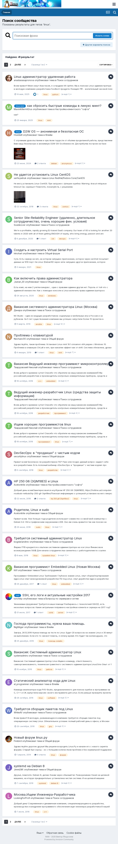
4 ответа (41, 754)
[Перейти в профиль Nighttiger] (8, 625)
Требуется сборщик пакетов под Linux (43, 709)
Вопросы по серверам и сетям (62, 598)
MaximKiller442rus (23, 109)
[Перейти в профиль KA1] (8, 568)
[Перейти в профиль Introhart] (8, 251)
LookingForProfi (22, 798)
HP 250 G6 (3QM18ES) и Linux (36, 481)
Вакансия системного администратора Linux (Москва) (55, 307)
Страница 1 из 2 (38, 64)
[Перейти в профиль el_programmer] (8, 682)
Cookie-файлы (74, 833)
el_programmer (21, 684)
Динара (18, 310)
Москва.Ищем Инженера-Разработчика (44, 794)
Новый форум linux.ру (30, 737)
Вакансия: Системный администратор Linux (47, 652)
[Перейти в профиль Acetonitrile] (8, 482)
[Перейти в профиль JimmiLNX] (8, 767)
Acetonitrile (19, 484)
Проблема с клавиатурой (33, 335)
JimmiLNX (19, 769)
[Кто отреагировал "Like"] (35, 94)
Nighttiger (19, 627)
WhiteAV (18, 712)
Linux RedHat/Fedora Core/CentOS (67, 178)
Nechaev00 (20, 338)
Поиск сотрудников (67, 80)
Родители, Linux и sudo (31, 510)
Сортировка (105, 65)
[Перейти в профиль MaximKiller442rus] (8, 107)
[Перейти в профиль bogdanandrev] (8, 539)
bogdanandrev (21, 541)
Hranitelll (18, 135)
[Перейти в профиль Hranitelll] (8, 133)
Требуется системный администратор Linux (48, 538)
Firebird (18, 741)
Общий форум (52, 253)
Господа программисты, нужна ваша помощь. (49, 623)
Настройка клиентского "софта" (72, 109)
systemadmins (21, 655)
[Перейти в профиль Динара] (8, 308)
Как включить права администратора (43, 278)
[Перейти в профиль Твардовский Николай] (8, 365)
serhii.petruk (20, 178)
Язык (39, 833)
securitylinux (20, 456)
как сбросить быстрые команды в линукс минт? (64, 106)
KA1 (15, 570)
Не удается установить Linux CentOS (42, 174)
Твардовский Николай (25, 367)
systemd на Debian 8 (29, 766)
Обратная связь (55, 833)
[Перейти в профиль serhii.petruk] (8, 176)
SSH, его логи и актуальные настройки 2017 (56, 595)
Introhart (18, 253)
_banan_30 (19, 281)
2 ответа (41, 163)
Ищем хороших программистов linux (42, 424)
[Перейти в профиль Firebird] (8, 739)
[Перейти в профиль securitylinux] (8, 454)
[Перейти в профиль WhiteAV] (8, 710)
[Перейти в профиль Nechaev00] (8, 336)
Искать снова (102, 35)
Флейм (48, 135)
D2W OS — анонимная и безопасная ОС (53, 131)
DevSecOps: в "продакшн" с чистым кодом (47, 453)
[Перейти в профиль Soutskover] (8, 219)
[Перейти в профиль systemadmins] (8, 653)
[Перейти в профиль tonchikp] (8, 596)
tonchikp (18, 598)
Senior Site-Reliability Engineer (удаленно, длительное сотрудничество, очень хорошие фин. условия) (54, 219)
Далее (17, 64)
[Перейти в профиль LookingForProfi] (8, 796)
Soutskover (20, 225)
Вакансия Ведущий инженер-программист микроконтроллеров (63, 364)
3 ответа (43, 206)
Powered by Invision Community (59, 839)
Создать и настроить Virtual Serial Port (43, 250)
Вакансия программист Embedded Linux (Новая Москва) (57, 567)
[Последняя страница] (25, 65)
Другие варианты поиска (97, 44)
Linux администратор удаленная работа (44, 77)
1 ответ (42, 238)
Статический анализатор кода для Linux (44, 681)
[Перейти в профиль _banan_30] (8, 279)
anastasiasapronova (24, 80)
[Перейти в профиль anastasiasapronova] (8, 78)
